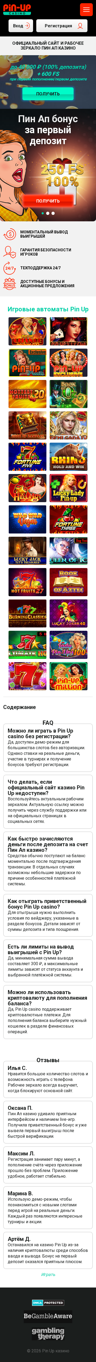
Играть (48, 1274)
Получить (48, 201)
